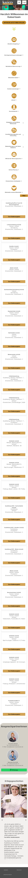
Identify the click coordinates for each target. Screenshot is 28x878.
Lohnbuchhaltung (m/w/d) (14, 224)
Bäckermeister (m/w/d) (14, 354)
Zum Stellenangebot (14, 216)
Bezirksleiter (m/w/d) (14, 332)
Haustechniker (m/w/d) (14, 311)
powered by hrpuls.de (8, 874)
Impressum (6, 869)
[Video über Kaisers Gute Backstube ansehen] (14, 8)
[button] (14, 29)
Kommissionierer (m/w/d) (14, 592)
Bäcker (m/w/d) (14, 570)
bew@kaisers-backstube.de (15, 747)
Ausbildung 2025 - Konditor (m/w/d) (14, 527)
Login (24, 2)
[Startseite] (8, 2)
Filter (23, 195)
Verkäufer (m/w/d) (14, 441)
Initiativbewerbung (14, 376)
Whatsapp (15, 770)
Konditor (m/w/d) (14, 246)
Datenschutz (19, 869)
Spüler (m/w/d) (14, 268)
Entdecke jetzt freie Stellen (14, 22)
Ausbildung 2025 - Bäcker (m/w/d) (14, 549)
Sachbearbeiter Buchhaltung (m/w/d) (14, 289)
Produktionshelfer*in (14, 700)
